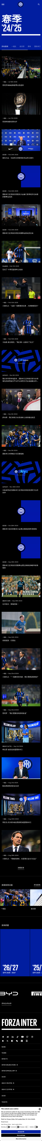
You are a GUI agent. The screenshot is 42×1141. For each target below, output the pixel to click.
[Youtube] (22, 1037)
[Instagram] (32, 1037)
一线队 (13, 46)
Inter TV (5, 1059)
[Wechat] (17, 1041)
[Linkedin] (12, 1037)
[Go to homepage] (20, 4)
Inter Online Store (9, 1065)
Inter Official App (8, 1071)
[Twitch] (27, 1037)
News (4, 1047)
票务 (29, 46)
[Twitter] (7, 1041)
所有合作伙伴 (6, 1003)
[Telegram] (3, 1037)
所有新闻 (5, 46)
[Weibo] (8, 1037)
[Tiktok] (17, 1037)
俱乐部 (22, 46)
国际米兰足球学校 (7, 1089)
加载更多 (21, 868)
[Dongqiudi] (22, 1041)
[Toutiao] (26, 1041)
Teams (4, 1053)
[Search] (38, 4)
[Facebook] (12, 1041)
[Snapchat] (3, 1041)
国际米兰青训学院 (7, 1083)
